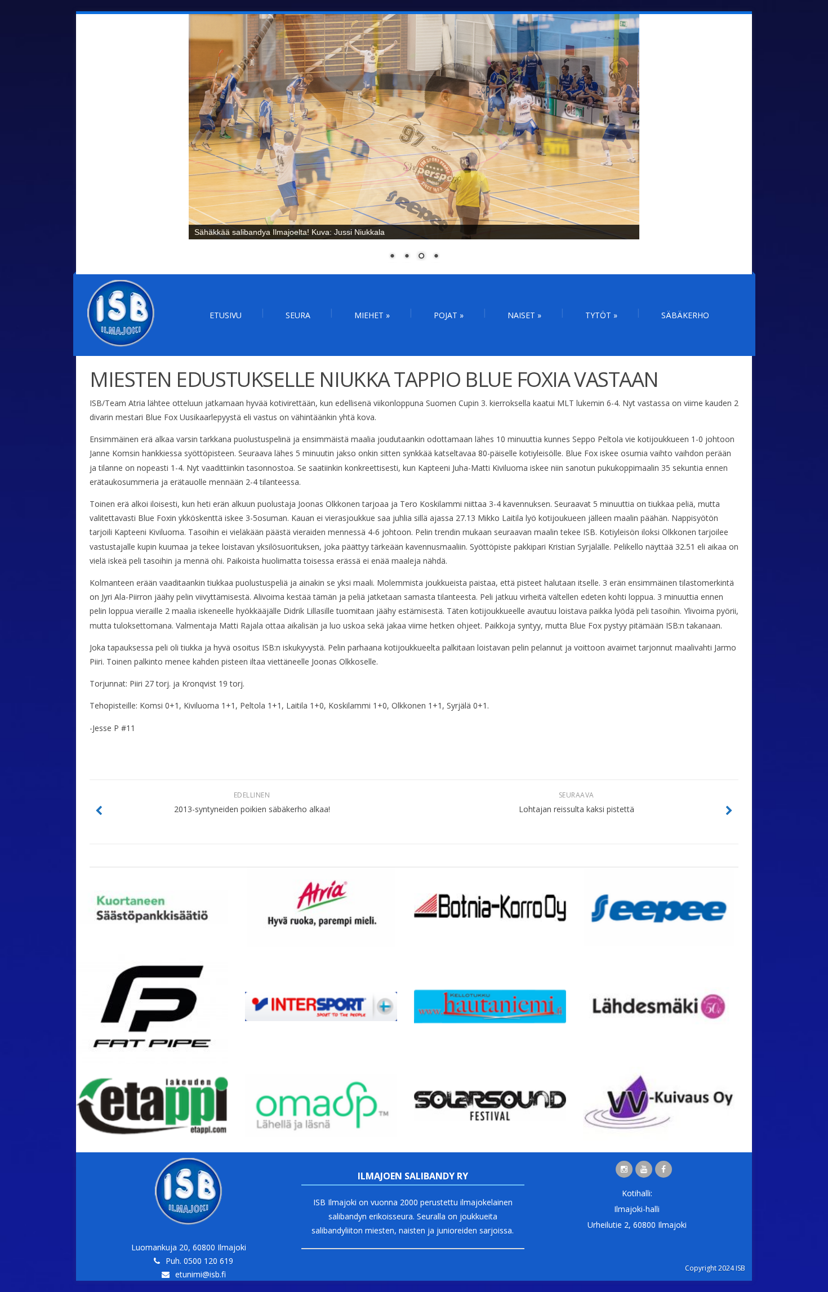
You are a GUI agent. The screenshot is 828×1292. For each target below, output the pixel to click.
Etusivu (226, 315)
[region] (414, 144)
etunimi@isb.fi (200, 1274)
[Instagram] (624, 1169)
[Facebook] (663, 1169)
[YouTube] (643, 1169)
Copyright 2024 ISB (715, 1268)
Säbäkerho (685, 315)
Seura (298, 315)
